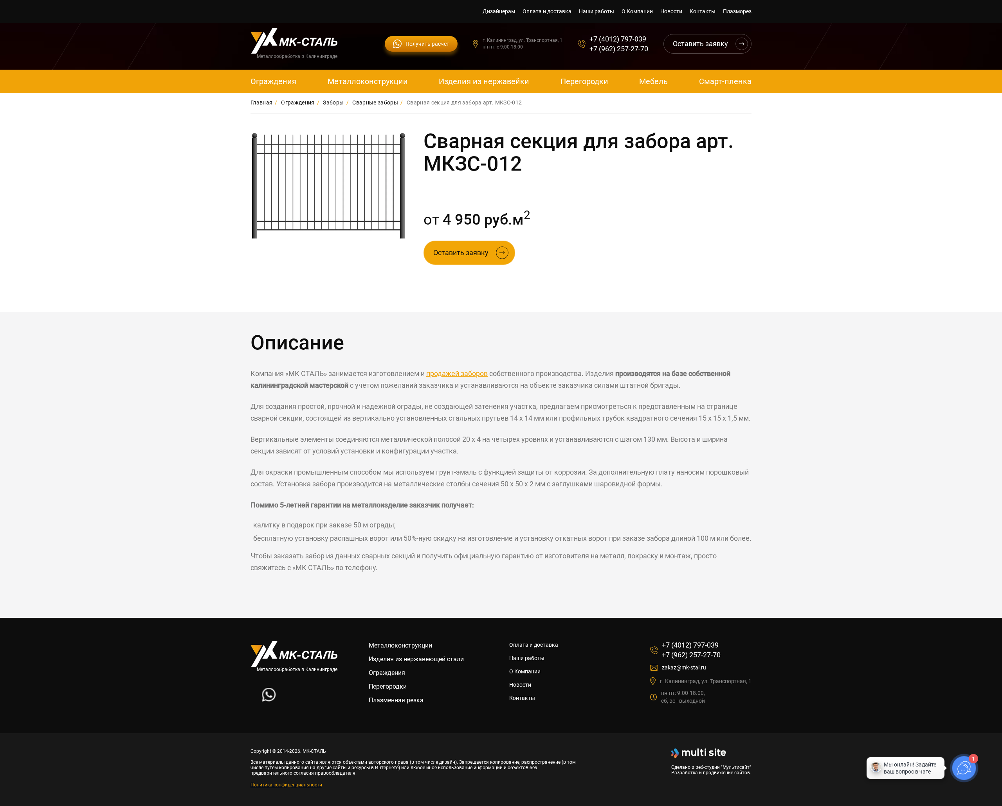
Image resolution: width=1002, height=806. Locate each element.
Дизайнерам (499, 11)
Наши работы (596, 11)
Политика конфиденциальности (286, 785)
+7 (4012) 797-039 (617, 39)
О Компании (637, 11)
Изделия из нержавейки (484, 81)
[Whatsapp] (269, 699)
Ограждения (273, 81)
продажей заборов (457, 373)
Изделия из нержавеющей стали (416, 659)
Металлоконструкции (368, 81)
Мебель (653, 81)
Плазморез (737, 11)
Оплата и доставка (547, 11)
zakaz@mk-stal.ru (684, 667)
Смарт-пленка (725, 81)
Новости (671, 11)
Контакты (702, 11)
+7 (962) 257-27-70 (618, 49)
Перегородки (584, 81)
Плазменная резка (396, 700)
